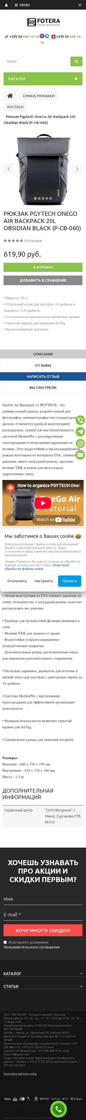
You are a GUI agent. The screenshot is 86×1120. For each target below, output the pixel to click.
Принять (69, 581)
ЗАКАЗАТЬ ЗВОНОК (60, 1109)
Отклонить (17, 581)
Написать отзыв (43, 376)
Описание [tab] (43, 354)
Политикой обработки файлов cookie (37, 566)
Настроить (43, 581)
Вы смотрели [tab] (43, 387)
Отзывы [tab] (43, 365)
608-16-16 (31, 37)
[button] (9, 170)
